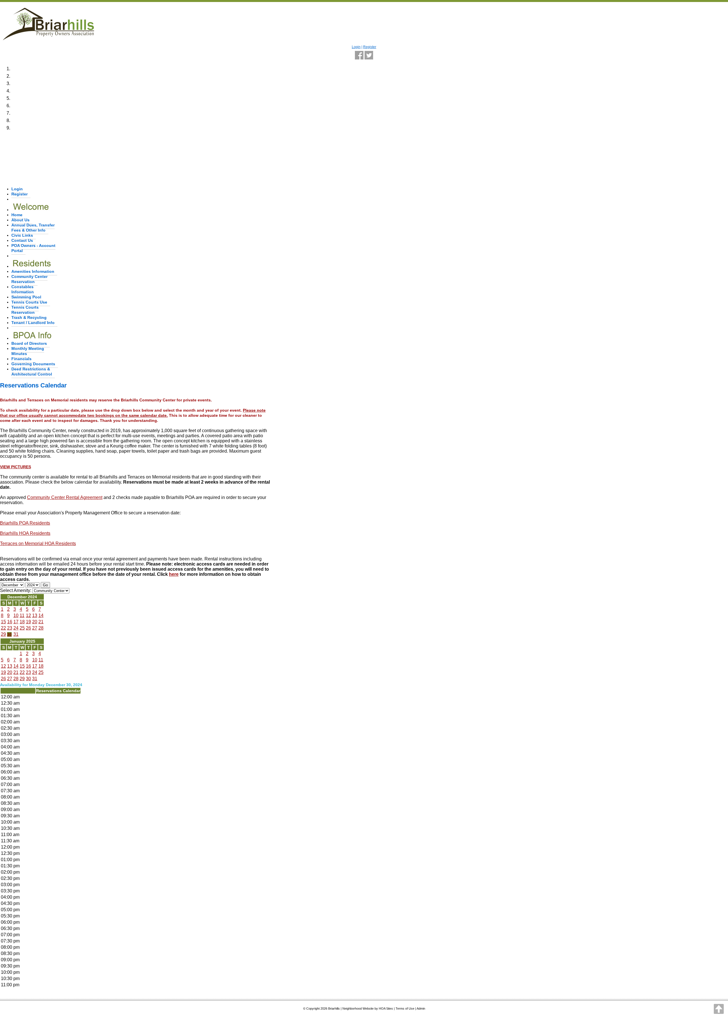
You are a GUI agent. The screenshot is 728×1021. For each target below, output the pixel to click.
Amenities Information (32, 271)
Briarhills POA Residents (25, 523)
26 (28, 628)
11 (22, 615)
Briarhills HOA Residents (25, 533)
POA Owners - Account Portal (33, 248)
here (174, 574)
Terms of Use (405, 1008)
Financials (21, 358)
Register (369, 47)
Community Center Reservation (29, 279)
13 (34, 615)
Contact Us (22, 240)
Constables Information (22, 289)
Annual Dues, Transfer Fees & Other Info (33, 227)
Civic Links (22, 235)
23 (9, 628)
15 (3, 621)
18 (22, 621)
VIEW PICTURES (15, 467)
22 (3, 628)
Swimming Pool (26, 297)
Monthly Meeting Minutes (27, 351)
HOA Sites (386, 1008)
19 (28, 621)
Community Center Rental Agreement (64, 497)
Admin (421, 1008)
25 (22, 628)
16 (9, 621)
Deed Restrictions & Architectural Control (31, 371)
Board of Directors (29, 343)
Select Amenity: (15, 590)
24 (15, 628)
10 (15, 615)
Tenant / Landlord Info (33, 322)
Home (16, 215)
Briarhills (334, 1008)
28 (41, 628)
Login (356, 47)
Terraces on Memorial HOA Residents (38, 543)
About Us (20, 220)
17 (15, 621)
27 (34, 628)
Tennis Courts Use (29, 302)
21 (41, 621)
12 (28, 615)
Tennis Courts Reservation (25, 310)
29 (3, 634)
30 (9, 634)
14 (41, 615)
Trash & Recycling (29, 317)
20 (34, 621)
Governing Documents (33, 364)
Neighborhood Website (358, 1008)
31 (15, 634)
